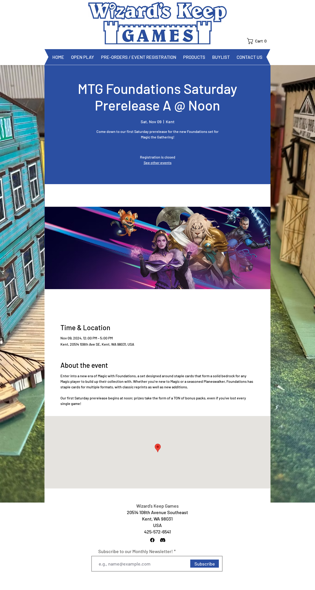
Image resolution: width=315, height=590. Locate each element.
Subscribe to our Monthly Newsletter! (135, 551)
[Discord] (163, 540)
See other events (158, 162)
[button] (258, 41)
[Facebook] (152, 540)
